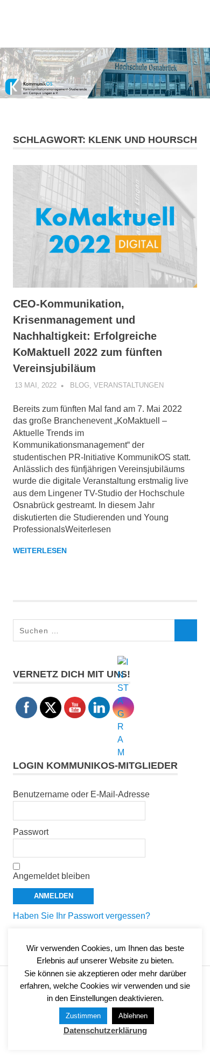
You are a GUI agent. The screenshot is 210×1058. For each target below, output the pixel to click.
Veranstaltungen (129, 385)
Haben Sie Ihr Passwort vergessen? (81, 915)
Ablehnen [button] (133, 1016)
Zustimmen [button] (83, 1016)
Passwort (30, 832)
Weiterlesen (40, 550)
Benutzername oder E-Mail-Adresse (81, 794)
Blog (79, 385)
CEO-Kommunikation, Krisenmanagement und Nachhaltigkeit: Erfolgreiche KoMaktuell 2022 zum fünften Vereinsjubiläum (87, 336)
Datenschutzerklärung (105, 1030)
